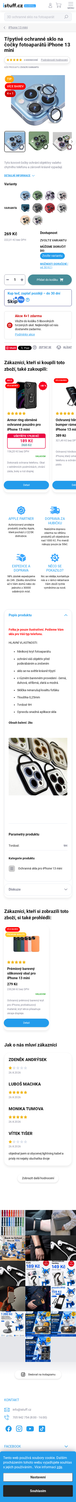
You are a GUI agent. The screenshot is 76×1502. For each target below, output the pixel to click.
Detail (26, 485)
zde (59, 1467)
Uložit (13, 347)
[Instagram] (18, 1428)
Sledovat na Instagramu (42, 1374)
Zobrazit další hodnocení (38, 1178)
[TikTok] (41, 1428)
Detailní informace (17, 175)
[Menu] (70, 5)
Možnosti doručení (54, 265)
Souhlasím (38, 1491)
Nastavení (38, 1477)
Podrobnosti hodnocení (54, 59)
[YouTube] (30, 1428)
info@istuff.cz (22, 1409)
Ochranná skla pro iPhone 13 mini (40, 868)
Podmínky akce (25, 334)
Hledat (66, 16)
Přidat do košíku (47, 279)
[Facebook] (8, 1428)
